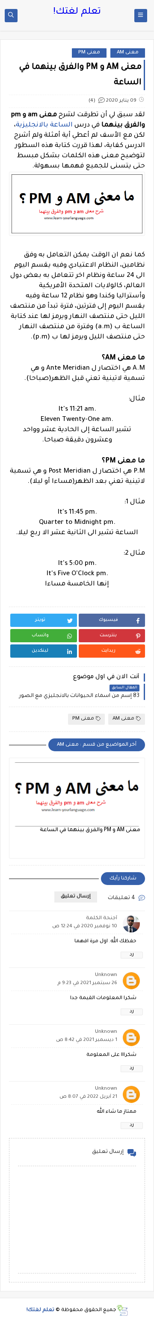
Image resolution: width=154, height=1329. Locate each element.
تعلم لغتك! (77, 12)
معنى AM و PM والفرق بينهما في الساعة (90, 830)
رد (132, 955)
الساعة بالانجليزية (44, 125)
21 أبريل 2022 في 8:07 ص (88, 1097)
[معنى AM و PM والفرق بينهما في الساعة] (77, 794)
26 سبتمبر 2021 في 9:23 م (87, 983)
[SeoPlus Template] (122, 1310)
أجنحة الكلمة (101, 918)
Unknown (106, 975)
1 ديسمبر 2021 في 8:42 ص (86, 1040)
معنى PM (89, 53)
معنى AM (128, 53)
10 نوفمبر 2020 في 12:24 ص (84, 926)
